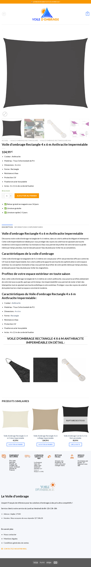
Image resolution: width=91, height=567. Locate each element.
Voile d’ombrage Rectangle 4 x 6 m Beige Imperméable (45, 437)
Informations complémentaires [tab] (28, 227)
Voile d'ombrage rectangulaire (24, 140)
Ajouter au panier (27, 195)
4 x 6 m (18, 311)
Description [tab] (7, 227)
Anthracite (16, 303)
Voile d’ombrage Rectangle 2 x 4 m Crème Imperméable (15, 437)
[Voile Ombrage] (45, 14)
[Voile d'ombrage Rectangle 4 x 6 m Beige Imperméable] (45, 419)
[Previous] (6, 73)
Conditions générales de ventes (16, 543)
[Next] (84, 73)
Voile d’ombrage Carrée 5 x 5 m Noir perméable (75, 437)
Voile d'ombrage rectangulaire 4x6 (55, 140)
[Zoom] (5, 114)
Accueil (5, 140)
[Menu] (4, 14)
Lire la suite (75, 444)
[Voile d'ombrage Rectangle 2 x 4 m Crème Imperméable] (15, 419)
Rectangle (15, 315)
